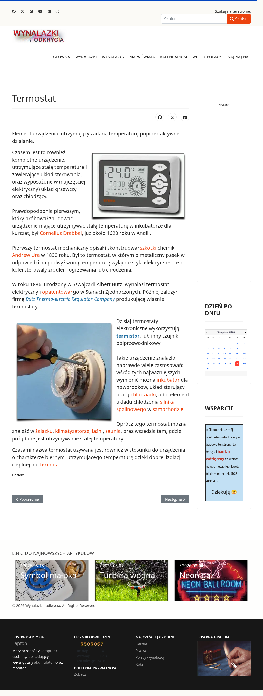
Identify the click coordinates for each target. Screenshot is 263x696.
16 (244, 353)
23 (244, 358)
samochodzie (168, 409)
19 (219, 358)
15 (237, 353)
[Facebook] (14, 11)
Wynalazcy (113, 56)
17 (208, 358)
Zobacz (80, 674)
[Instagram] (57, 11)
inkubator (168, 380)
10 (208, 353)
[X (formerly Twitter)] (172, 117)
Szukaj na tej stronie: (233, 11)
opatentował (57, 292)
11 (213, 353)
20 (224, 358)
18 (213, 358)
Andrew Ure (26, 255)
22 (237, 358)
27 (224, 363)
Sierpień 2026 (226, 332)
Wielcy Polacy (206, 56)
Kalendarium (173, 56)
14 (230, 353)
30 (244, 363)
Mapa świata (142, 56)
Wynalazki (86, 56)
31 (208, 368)
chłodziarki (143, 394)
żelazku (44, 431)
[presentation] (17, 580)
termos (48, 464)
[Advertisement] (224, 196)
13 (224, 353)
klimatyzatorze (72, 431)
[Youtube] (40, 11)
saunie (113, 431)
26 (219, 363)
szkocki (148, 248)
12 (219, 353)
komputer (49, 650)
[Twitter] (22, 11)
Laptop (19, 643)
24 (208, 363)
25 (213, 363)
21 (230, 358)
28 (230, 363)
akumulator (43, 662)
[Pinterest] (31, 11)
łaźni (97, 431)
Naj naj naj (239, 56)
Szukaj (241, 19)
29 (237, 363)
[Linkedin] (49, 11)
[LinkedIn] (185, 117)
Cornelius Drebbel (61, 233)
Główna (61, 56)
